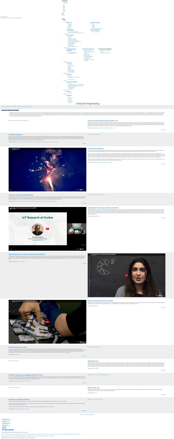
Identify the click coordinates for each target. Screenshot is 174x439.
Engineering (8, 106)
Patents (69, 68)
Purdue (65, 1)
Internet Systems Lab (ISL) (18, 347)
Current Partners (71, 79)
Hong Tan (96, 305)
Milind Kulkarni (18, 381)
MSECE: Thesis (87, 53)
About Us (65, 21)
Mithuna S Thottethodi (103, 162)
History (69, 26)
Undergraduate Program (72, 52)
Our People (66, 33)
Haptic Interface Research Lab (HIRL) (100, 301)
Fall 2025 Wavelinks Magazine (97, 28)
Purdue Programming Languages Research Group (25, 375)
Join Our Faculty (71, 44)
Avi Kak (96, 392)
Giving (65, 90)
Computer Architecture (95, 148)
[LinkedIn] (11, 430)
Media (93, 25)
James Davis (23, 201)
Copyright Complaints (53, 434)
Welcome (70, 24)
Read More (163, 129)
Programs (70, 100)
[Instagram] (8, 430)
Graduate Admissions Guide (105, 52)
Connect (5, 424)
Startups (69, 67)
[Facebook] (2, 430)
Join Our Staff (70, 45)
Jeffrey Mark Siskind (50, 141)
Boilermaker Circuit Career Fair (73, 77)
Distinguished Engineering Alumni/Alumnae (75, 85)
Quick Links (65, 0)
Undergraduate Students (71, 49)
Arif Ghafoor (97, 368)
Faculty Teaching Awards (72, 42)
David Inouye (44, 141)
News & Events (95, 22)
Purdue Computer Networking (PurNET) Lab (103, 121)
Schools (69, 99)
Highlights (70, 25)
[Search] (62, 13)
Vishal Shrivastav (44, 201)
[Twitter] (4, 430)
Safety (69, 27)
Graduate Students (88, 49)
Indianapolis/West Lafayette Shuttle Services (76, 32)
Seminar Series (16, 110)
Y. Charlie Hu (28, 201)
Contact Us (70, 28)
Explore (5, 421)
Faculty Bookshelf (71, 43)
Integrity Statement (30, 434)
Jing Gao (22, 141)
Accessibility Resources (31, 435)
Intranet (65, 94)
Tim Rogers (97, 162)
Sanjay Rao (39, 201)
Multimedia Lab (93, 361)
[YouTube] (6, 430)
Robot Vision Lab (93, 388)
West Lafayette (95, 30)
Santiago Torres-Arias (53, 201)
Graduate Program (87, 50)
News (93, 24)
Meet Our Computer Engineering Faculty (87, 414)
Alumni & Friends (72, 82)
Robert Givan (33, 141)
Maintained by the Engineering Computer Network (72, 434)
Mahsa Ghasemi (27, 141)
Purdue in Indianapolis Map (73, 31)
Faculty (69, 37)
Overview (70, 64)
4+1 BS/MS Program (71, 53)
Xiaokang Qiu (28, 381)
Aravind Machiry (33, 201)
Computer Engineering (27, 106)
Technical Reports (71, 72)
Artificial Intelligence (16, 135)
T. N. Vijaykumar (110, 162)
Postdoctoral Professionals (73, 40)
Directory (70, 36)
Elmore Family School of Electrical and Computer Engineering (11, 17)
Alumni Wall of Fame (71, 86)
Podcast (93, 26)
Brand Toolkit (60, 434)
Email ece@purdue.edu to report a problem (47, 435)
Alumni (65, 80)
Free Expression (37, 434)
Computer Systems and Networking (21, 195)
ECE (11, 106)
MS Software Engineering (88, 56)
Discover (5, 419)
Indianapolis (70, 30)
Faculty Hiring (70, 101)
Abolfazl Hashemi (39, 141)
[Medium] (64, 10)
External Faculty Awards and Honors (74, 41)
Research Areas (71, 65)
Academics (66, 47)
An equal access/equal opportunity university (19, 434)
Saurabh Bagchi (18, 141)
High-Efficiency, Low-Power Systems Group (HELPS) (27, 254)
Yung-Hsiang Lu (23, 261)
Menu (64, 19)
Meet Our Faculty (4, 110)
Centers (69, 66)
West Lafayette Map (95, 31)
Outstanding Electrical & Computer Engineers (76, 84)
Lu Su (48, 201)
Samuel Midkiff (23, 381)
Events (93, 27)
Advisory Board (71, 87)
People (4, 426)
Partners (65, 73)
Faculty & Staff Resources (72, 46)
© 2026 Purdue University (5, 434)
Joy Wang (56, 141)
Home (65, 20)
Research (65, 61)
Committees (70, 98)
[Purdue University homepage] (4, 16)
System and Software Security (19, 399)
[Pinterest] (9, 430)
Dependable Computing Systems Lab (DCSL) (103, 208)
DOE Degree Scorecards (45, 434)
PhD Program (86, 58)
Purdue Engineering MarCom (9, 435)
